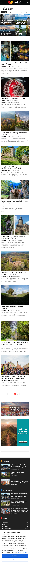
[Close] (28, 531)
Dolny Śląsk (20, 7)
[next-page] (21, 394)
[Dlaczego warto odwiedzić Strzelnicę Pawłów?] (15, 295)
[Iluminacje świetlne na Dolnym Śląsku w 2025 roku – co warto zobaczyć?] (15, 51)
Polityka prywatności (22, 552)
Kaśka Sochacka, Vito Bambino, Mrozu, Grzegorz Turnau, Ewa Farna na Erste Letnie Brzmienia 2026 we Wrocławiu (19, 466)
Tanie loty (20, 12)
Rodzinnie (14, 12)
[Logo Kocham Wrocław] (15, 2)
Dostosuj (15, 559)
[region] (15, 546)
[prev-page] (8, 394)
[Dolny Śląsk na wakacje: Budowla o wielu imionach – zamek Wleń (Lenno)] (15, 261)
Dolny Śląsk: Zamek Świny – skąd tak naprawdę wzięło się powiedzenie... (12, 168)
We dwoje (25, 12)
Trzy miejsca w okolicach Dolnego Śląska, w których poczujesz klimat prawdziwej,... (14, 343)
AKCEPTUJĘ (15, 556)
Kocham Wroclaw (5, 380)
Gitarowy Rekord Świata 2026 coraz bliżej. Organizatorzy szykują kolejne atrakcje (13, 377)
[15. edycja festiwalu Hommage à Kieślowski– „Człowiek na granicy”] (5, 474)
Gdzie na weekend (12, 7)
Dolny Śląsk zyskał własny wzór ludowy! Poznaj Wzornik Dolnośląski (13, 99)
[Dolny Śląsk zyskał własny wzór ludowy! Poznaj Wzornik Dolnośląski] (15, 87)
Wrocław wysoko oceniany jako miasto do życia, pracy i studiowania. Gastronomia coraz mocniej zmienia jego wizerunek (19, 510)
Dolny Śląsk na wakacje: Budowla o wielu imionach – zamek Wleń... (13, 273)
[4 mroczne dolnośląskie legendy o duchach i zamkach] (15, 121)
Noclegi (9, 12)
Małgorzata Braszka (6, 66)
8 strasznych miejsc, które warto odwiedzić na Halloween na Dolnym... (14, 237)
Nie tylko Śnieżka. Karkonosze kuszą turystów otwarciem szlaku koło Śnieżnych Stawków (19, 503)
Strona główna (4, 7)
